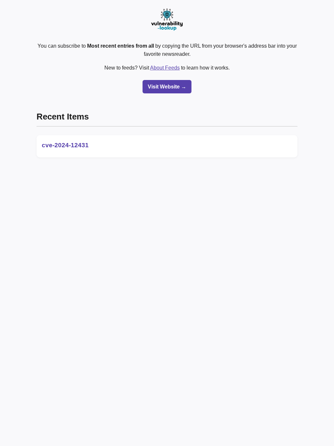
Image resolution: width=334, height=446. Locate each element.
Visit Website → (167, 86)
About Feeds (165, 68)
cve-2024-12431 (65, 145)
